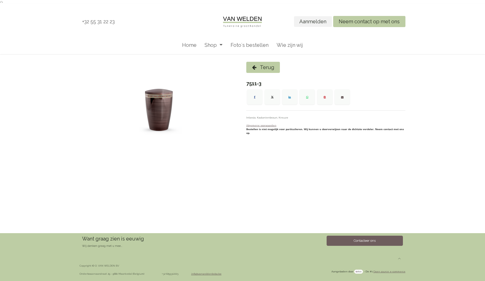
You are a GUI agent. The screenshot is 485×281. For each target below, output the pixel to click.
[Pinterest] (324, 97)
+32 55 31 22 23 (98, 21)
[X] (272, 97)
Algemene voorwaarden (261, 125)
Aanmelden (312, 21)
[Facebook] (254, 97)
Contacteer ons (365, 241)
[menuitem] (189, 45)
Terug (266, 67)
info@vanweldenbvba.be (206, 273)
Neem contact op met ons (369, 21)
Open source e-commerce (389, 271)
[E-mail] (342, 97)
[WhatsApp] (307, 97)
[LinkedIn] (289, 97)
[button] (399, 258)
